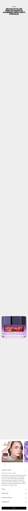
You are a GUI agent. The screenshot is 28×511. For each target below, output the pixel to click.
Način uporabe (5, 493)
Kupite (14, 508)
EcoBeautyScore (5, 501)
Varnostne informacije (7, 497)
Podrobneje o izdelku (6, 470)
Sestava (3, 489)
